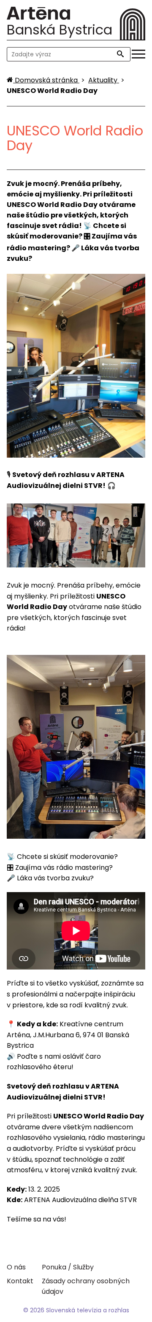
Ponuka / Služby (68, 1267)
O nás (16, 1267)
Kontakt (20, 1281)
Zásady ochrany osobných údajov (86, 1286)
